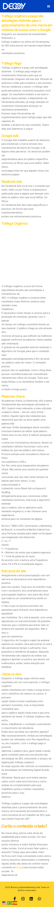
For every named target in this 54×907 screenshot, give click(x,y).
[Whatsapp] (39, 899)
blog (18, 867)
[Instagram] (23, 899)
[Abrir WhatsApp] (46, 899)
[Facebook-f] (14, 899)
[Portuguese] (9, 902)
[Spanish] (15, 902)
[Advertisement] (27, 254)
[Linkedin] (31, 899)
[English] (4, 902)
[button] (48, 6)
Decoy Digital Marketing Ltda (26, 887)
